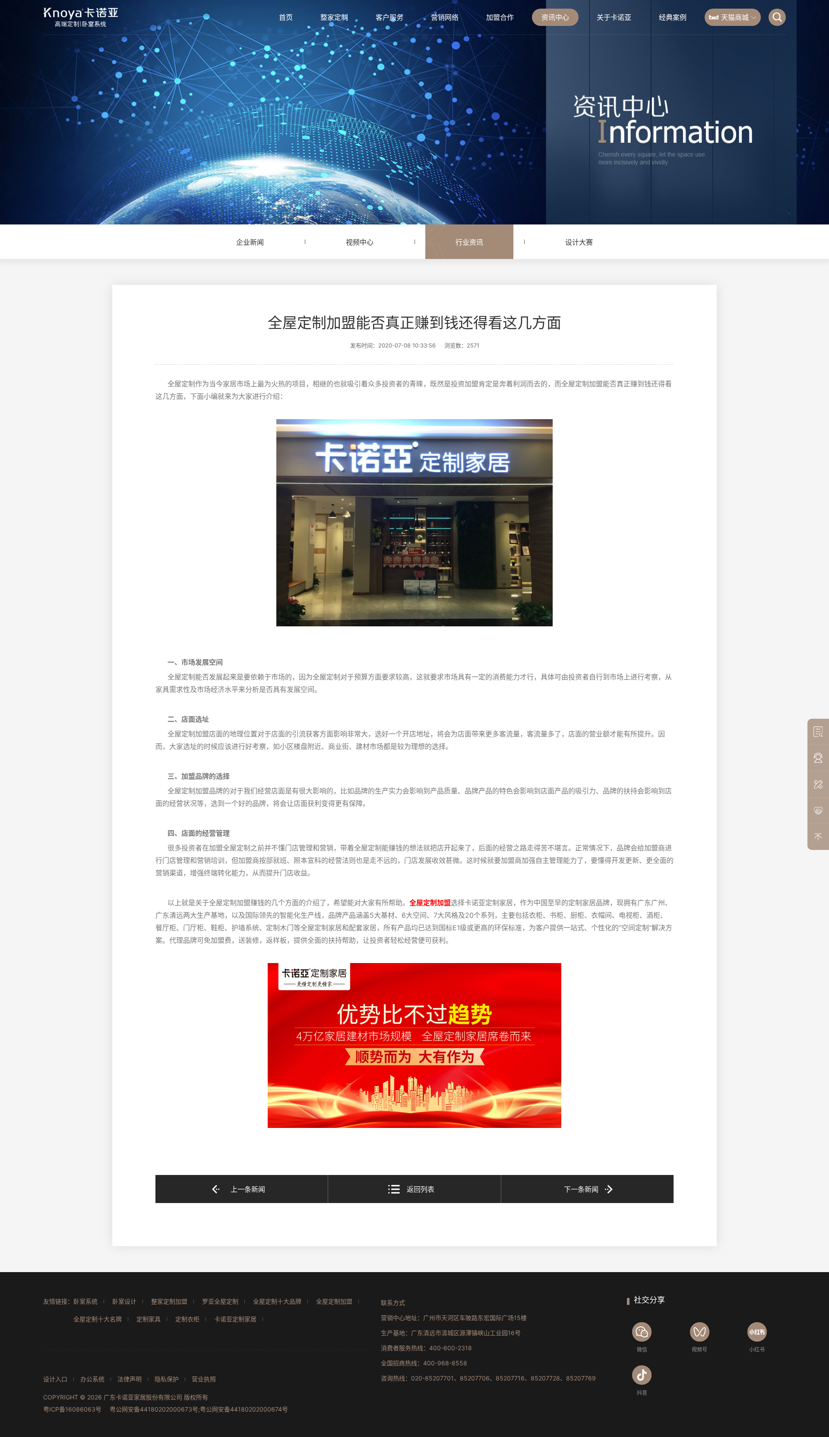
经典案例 (673, 17)
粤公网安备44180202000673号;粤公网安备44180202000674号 (199, 1409)
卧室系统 (85, 1301)
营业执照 (204, 1379)
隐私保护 (167, 1379)
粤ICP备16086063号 (72, 1409)
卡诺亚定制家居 (235, 1319)
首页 (286, 17)
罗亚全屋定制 (220, 1301)
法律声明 (129, 1379)
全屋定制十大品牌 (277, 1301)
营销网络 (445, 17)
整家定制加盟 (169, 1301)
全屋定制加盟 (334, 1301)
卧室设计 (124, 1301)
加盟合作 (500, 17)
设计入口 (55, 1379)
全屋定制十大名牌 (97, 1319)
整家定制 (334, 17)
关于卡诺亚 (614, 17)
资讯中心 (555, 17)
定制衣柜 (187, 1319)
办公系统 (92, 1379)
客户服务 (389, 17)
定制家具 (148, 1319)
